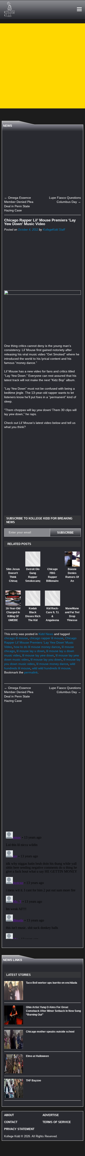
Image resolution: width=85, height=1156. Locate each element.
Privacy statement (19, 1129)
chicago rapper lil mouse (46, 638)
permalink (31, 672)
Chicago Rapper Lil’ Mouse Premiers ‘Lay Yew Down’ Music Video (40, 642)
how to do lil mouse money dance (37, 647)
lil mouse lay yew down (38, 655)
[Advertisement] (42, 65)
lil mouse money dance (52, 664)
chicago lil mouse (16, 638)
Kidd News (46, 634)
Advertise (50, 1115)
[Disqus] (42, 767)
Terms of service (56, 1122)
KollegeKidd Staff (54, 229)
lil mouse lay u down (30, 651)
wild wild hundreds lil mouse (51, 668)
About (9, 1115)
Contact (10, 1122)
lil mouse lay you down (46, 659)
